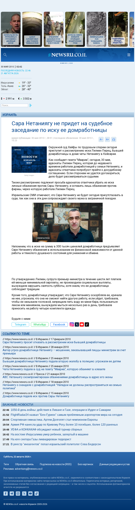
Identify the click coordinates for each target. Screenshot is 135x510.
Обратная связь (24, 464)
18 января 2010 (60, 382)
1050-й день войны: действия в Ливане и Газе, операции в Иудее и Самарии (61, 409)
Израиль (10, 115)
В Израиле (42, 339)
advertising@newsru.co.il (28, 468)
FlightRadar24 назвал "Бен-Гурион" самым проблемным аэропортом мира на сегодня (66, 414)
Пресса (40, 374)
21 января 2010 (56, 374)
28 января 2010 (60, 347)
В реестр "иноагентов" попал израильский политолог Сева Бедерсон (56, 444)
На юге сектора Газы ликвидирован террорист (41, 439)
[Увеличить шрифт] (107, 139)
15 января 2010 (60, 393)
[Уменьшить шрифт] (101, 139)
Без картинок (85, 464)
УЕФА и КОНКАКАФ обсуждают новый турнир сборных (46, 429)
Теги (6, 464)
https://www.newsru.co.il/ (19, 339)
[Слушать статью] (117, 139)
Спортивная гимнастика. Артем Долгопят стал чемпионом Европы (54, 419)
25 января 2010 (60, 358)
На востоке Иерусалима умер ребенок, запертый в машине (49, 434)
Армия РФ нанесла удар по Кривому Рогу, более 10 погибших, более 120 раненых (64, 424)
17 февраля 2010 (61, 339)
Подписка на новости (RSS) (56, 464)
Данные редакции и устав (114, 464)
